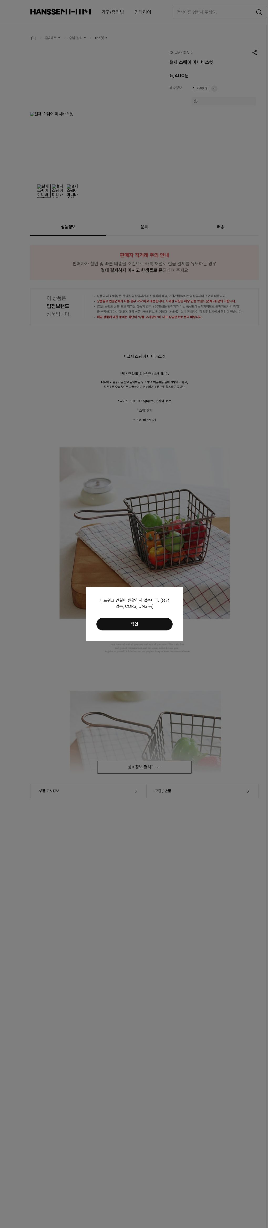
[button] (134, 624)
